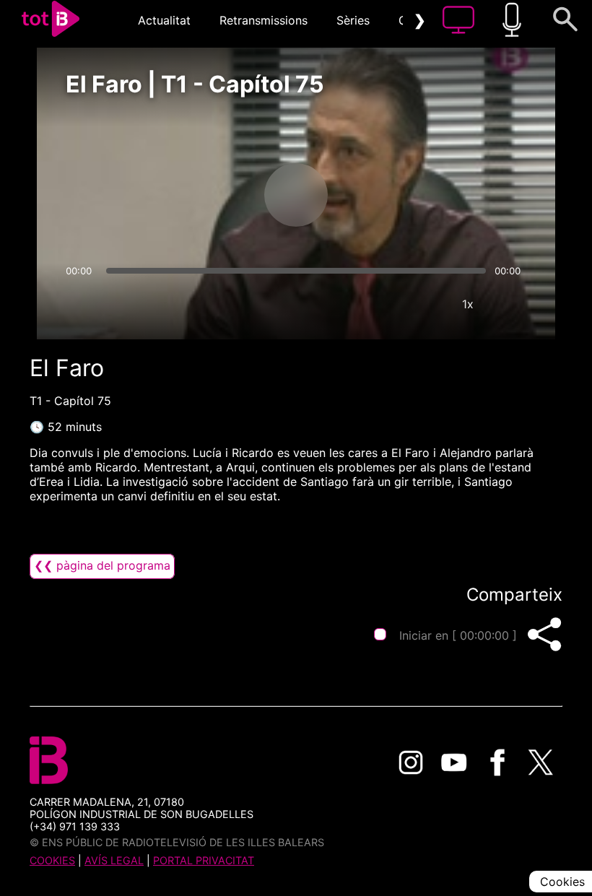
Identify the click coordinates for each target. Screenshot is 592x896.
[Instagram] (410, 762)
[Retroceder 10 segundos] (220, 195)
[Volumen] (81, 304)
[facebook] (497, 762)
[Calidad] (424, 304)
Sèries (353, 20)
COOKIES (52, 860)
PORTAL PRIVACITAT (203, 860)
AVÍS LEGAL (114, 860)
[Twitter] (540, 762)
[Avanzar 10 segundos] (372, 195)
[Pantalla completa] (511, 304)
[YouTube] (454, 762)
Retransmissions (263, 20)
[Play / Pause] (296, 195)
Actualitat (164, 20)
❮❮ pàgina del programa (102, 565)
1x (468, 304)
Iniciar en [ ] (458, 635)
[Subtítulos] (381, 304)
